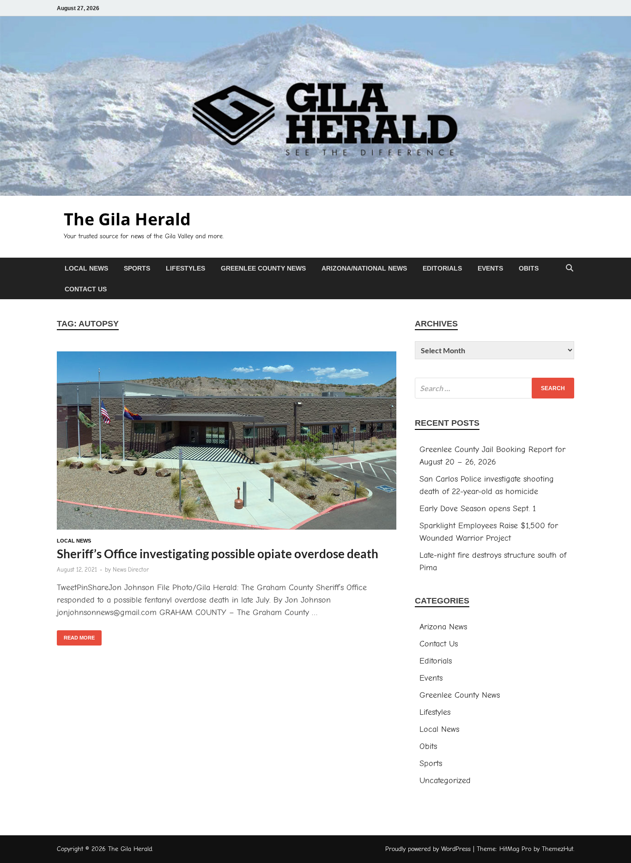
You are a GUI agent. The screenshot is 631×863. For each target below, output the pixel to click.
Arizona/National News (364, 268)
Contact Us (86, 289)
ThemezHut (557, 849)
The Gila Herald (127, 219)
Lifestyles (185, 268)
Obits (529, 268)
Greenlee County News (263, 268)
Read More (76, 635)
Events (490, 268)
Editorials (442, 268)
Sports (137, 268)
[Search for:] (494, 388)
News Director (131, 569)
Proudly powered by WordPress (428, 849)
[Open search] (569, 268)
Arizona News (443, 627)
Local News (86, 268)
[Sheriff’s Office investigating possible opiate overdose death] (226, 442)
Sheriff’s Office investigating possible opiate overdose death (217, 553)
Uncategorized (445, 780)
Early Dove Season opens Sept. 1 (477, 508)
